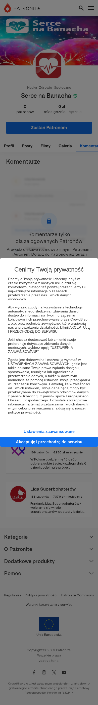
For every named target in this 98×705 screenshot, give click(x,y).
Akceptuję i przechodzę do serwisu (49, 442)
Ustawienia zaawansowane (49, 431)
